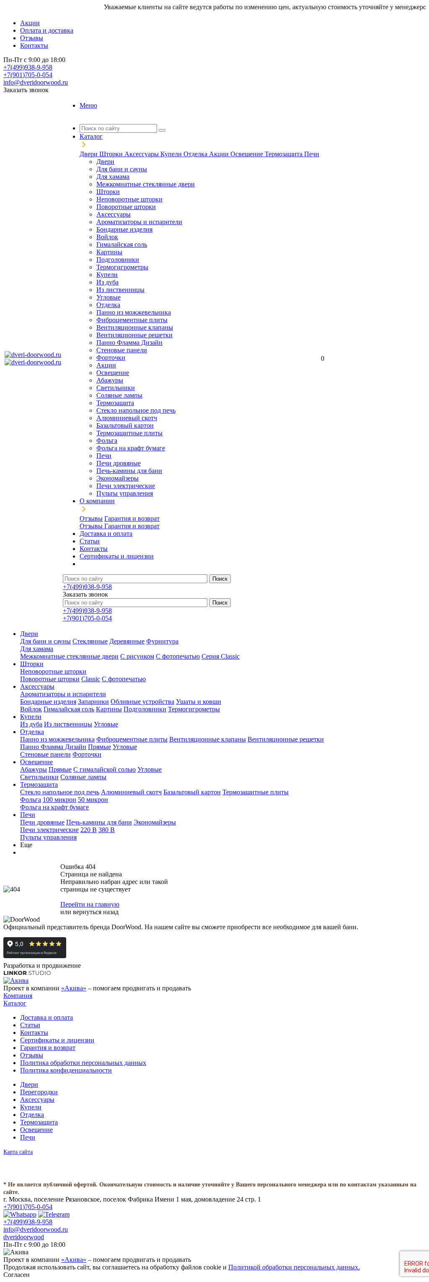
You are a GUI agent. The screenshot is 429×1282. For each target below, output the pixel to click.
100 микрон (59, 799)
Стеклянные (90, 641)
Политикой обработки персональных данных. (294, 1267)
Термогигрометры (122, 267)
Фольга (106, 440)
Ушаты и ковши (198, 701)
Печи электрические (125, 485)
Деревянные (127, 641)
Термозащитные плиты (129, 433)
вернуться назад (96, 911)
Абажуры (109, 380)
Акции (219, 154)
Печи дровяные (118, 463)
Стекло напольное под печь (136, 410)
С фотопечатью (178, 656)
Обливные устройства (142, 701)
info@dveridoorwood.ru (35, 82)
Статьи (30, 1025)
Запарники (93, 701)
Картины (109, 252)
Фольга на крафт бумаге (130, 448)
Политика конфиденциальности (66, 1070)
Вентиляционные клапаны (134, 327)
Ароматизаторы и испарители (139, 221)
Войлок (107, 236)
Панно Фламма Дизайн (129, 342)
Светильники (115, 387)
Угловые (108, 297)
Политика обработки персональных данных (83, 1062)
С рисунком (137, 656)
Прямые (99, 746)
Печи (311, 154)
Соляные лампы (119, 395)
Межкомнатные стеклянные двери (145, 184)
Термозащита (284, 154)
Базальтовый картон (125, 425)
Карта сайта (18, 1152)
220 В (88, 829)
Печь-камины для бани (129, 470)
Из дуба (107, 282)
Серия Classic (221, 656)
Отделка (196, 154)
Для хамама (112, 176)
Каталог (14, 1003)
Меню (88, 105)
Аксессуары (142, 154)
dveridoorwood (23, 1237)
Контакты (34, 1032)
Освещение (247, 154)
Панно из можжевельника (133, 312)
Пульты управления (124, 493)
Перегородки (39, 1092)
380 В (106, 829)
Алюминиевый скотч (126, 417)
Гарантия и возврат (132, 518)
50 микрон (93, 799)
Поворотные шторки (126, 206)
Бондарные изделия (124, 229)
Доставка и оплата (46, 1017)
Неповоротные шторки (129, 199)
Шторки (111, 154)
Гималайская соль (121, 244)
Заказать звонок (26, 89)
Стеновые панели (121, 350)
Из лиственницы (120, 289)
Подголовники (117, 259)
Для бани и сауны (121, 169)
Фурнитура (162, 641)
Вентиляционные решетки (134, 335)
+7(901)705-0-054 (27, 74)
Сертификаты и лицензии (57, 1040)
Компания (17, 995)
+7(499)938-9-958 (27, 67)
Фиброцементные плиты (132, 319)
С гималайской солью (104, 769)
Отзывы (91, 518)
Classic (90, 678)
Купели (171, 154)
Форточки (110, 357)
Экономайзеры (117, 478)
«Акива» (73, 988)
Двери (89, 154)
